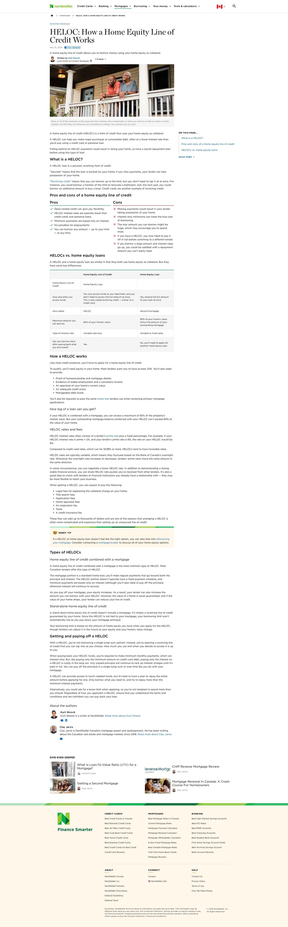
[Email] (61, 721)
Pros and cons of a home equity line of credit (207, 144)
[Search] (234, 6)
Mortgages (65, 15)
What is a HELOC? (192, 138)
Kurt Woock (74, 58)
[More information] (91, 61)
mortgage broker (108, 542)
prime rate (112, 436)
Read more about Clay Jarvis (155, 734)
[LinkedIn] (66, 721)
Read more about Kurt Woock (122, 715)
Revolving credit (60, 181)
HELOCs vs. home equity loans (199, 150)
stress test (103, 398)
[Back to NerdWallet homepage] (52, 15)
